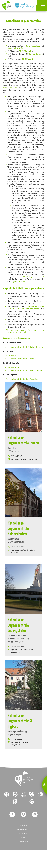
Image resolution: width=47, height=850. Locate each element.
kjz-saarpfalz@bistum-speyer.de (21, 743)
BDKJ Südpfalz (25, 51)
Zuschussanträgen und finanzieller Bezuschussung (25, 307)
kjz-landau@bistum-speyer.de (24, 459)
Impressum (23, 826)
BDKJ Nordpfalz (33, 46)
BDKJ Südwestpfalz (15, 48)
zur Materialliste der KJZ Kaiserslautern (25, 347)
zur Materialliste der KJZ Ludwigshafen (24, 370)
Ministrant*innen (10, 87)
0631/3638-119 (17, 547)
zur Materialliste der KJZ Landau (22, 358)
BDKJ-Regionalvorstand (33, 277)
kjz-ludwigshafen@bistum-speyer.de (23, 650)
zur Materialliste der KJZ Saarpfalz (22, 379)
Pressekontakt (23, 833)
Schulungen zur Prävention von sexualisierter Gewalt (25, 331)
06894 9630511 (17, 739)
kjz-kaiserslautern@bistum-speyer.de (23, 551)
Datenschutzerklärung (23, 830)
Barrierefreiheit (23, 841)
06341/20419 (16, 456)
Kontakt (23, 837)
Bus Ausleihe (13, 356)
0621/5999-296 (17, 646)
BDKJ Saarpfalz (29, 59)
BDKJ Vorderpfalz (35, 54)
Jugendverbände (18, 281)
